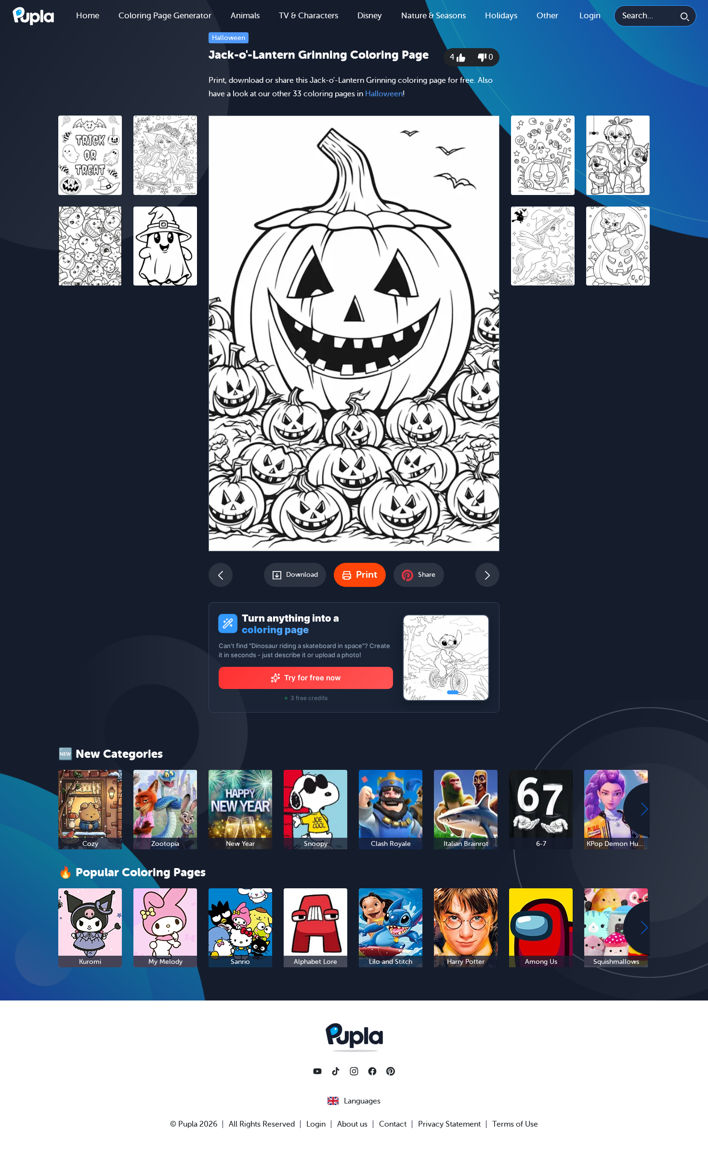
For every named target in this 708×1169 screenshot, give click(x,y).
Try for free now (312, 677)
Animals (245, 15)
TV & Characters (308, 15)
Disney (369, 15)
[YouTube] (317, 1071)
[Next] (487, 575)
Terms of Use (515, 1124)
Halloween (228, 37)
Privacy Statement (449, 1124)
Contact (392, 1124)
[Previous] (221, 575)
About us (352, 1124)
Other (547, 15)
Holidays (501, 15)
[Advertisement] (127, 441)
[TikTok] (335, 1071)
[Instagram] (354, 1071)
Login (590, 15)
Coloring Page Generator (164, 15)
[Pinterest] (390, 1071)
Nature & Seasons (433, 15)
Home (87, 15)
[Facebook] (372, 1071)
